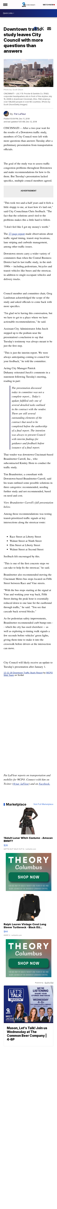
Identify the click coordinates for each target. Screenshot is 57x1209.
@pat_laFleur (21, 783)
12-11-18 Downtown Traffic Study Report (23, 672)
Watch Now (48, 5)
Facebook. (44, 783)
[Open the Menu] (5, 4)
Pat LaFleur (20, 113)
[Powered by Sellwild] (49, 983)
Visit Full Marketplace (43, 804)
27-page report (17, 233)
